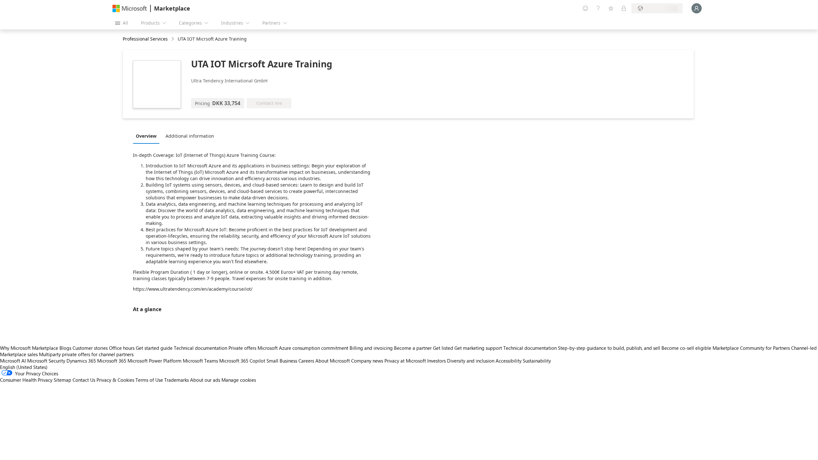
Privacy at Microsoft (405, 360)
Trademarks (176, 380)
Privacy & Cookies (115, 380)
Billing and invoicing (371, 348)
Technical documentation (200, 348)
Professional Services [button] (145, 39)
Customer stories (90, 348)
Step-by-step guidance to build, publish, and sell (609, 348)
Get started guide (154, 348)
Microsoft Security (46, 360)
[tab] (148, 136)
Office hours (122, 348)
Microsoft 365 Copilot (242, 360)
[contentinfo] (173, 39)
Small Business (281, 360)
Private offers (242, 348)
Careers (306, 360)
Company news (367, 360)
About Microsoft (332, 360)
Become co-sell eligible (686, 348)
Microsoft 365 (111, 360)
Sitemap (62, 380)
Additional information (190, 136)
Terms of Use (149, 380)
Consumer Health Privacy (26, 380)
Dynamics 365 (81, 360)
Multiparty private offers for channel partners (86, 354)
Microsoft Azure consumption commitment (304, 348)
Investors (436, 360)
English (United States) (24, 367)
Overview (146, 136)
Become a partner (413, 348)
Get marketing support (478, 348)
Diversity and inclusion (470, 360)
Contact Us (84, 380)
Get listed (443, 348)
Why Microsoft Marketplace (29, 348)
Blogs (65, 348)
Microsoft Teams (200, 360)
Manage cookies (238, 380)
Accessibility (508, 360)
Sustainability (537, 360)
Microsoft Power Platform (154, 360)
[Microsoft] (129, 8)
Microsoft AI (13, 360)
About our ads (205, 380)
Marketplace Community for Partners (751, 348)
